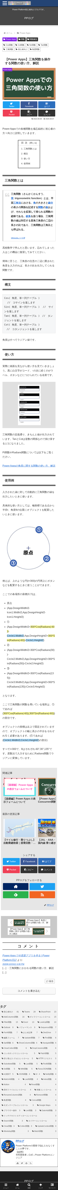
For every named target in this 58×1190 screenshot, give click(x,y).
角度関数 (36, 49)
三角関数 (9, 49)
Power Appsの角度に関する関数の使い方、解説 (28, 465)
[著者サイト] (15, 886)
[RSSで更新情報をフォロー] (42, 894)
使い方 (27, 158)
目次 (25, 142)
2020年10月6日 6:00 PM (13, 964)
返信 (50, 981)
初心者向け (22, 49)
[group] (20, 792)
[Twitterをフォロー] (42, 886)
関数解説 (33, 39)
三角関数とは (30, 148)
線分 (50, 202)
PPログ (20, 1141)
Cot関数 (21, 45)
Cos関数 (9, 45)
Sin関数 (32, 45)
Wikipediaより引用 (18, 238)
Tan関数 (44, 45)
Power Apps (11, 39)
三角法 (17, 202)
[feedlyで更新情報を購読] (15, 894)
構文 (26, 153)
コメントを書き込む (29, 991)
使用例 (27, 163)
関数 (23, 39)
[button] (29, 113)
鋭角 (28, 216)
